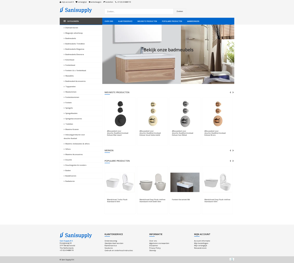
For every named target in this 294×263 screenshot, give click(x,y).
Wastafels (69, 76)
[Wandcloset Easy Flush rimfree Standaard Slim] (217, 182)
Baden (68, 170)
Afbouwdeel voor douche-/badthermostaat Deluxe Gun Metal (153, 133)
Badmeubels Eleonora (74, 54)
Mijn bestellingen (201, 243)
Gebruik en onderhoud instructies (119, 250)
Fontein (68, 102)
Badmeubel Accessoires (75, 81)
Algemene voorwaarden (159, 243)
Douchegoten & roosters (75, 165)
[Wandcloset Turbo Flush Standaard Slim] (120, 182)
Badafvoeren (70, 176)
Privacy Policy (155, 248)
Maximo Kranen (72, 129)
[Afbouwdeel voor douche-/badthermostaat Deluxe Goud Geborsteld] (122, 113)
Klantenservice (125, 21)
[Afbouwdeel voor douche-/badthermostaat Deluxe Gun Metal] (155, 113)
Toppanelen (70, 86)
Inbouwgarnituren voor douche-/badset (74, 136)
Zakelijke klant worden (114, 243)
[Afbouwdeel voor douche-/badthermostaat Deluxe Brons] (187, 113)
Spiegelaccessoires (73, 118)
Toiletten (69, 124)
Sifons (68, 149)
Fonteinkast (70, 65)
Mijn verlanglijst (200, 245)
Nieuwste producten (147, 21)
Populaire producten (172, 21)
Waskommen (70, 92)
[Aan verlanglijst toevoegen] (122, 130)
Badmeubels (70, 38)
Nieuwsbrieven (200, 248)
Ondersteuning (111, 241)
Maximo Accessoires (74, 154)
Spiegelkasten (71, 113)
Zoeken (180, 11)
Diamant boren (71, 27)
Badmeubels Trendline (75, 44)
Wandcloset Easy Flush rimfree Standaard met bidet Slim (152, 200)
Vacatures (109, 248)
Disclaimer (153, 245)
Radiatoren (70, 181)
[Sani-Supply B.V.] (76, 10)
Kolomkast (69, 60)
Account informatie (202, 241)
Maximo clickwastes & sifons (77, 144)
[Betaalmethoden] (231, 259)
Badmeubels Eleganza (74, 49)
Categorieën (73, 21)
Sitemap (152, 250)
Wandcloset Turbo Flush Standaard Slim (117, 200)
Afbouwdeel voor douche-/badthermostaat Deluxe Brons (185, 133)
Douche (68, 160)
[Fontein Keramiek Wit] (185, 182)
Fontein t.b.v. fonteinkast (75, 70)
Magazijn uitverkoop (74, 33)
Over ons (109, 21)
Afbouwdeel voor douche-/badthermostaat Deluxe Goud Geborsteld (120, 133)
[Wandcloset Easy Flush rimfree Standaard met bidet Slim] (152, 182)
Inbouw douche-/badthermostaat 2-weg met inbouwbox (218, 104)
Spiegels (69, 108)
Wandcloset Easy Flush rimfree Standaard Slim (217, 200)
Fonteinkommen (72, 97)
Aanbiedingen (193, 21)
